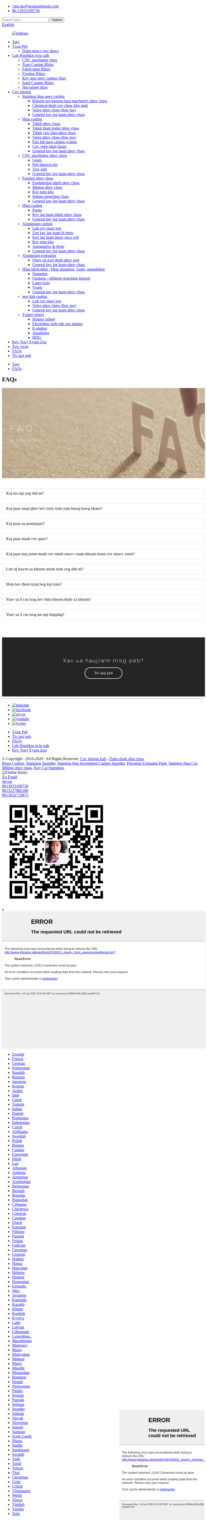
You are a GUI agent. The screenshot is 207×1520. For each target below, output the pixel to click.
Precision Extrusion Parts (147, 763)
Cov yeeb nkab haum (49, 146)
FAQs (17, 351)
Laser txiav (41, 283)
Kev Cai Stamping (49, 768)
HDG (36, 337)
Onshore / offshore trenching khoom (61, 278)
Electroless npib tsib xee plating (57, 324)
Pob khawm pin (45, 164)
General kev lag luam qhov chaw (58, 114)
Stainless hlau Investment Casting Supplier (91, 763)
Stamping (39, 274)
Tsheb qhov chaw (46, 124)
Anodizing (40, 333)
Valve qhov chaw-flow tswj (54, 110)
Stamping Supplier (40, 763)
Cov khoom (21, 92)
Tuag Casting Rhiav (38, 64)
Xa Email (9, 777)
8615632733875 (15, 795)
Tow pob (39, 169)
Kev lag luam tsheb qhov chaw (57, 214)
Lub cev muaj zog (46, 228)
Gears (37, 160)
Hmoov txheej (43, 319)
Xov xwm (20, 346)
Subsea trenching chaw (50, 196)
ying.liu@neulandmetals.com (35, 6)
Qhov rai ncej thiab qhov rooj (55, 260)
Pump (37, 210)
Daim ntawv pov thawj (40, 51)
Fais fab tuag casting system (54, 142)
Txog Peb (20, 46)
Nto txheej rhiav (35, 87)
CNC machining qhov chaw (44, 155)
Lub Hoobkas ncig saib (30, 55)
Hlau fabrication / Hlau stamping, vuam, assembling (63, 269)
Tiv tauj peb (21, 355)
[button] (103, 673)
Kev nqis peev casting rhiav (44, 78)
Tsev (16, 42)
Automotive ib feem (48, 246)
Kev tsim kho (43, 192)
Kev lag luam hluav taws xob (55, 237)
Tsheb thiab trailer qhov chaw (56, 128)
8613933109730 (15, 786)
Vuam (37, 287)
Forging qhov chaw (38, 178)
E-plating (39, 328)
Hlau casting (32, 119)
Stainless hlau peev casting (43, 96)
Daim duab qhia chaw (126, 759)
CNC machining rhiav (40, 60)
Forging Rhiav (33, 73)
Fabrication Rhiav (36, 69)
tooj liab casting (34, 296)
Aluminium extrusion (39, 255)
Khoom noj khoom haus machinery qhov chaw (69, 101)
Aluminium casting (37, 224)
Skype (7, 781)
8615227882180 (15, 790)
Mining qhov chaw (47, 187)
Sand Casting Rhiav (38, 83)
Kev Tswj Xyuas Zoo (29, 342)
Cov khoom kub (93, 759)
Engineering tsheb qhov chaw (56, 183)
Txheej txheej (33, 314)
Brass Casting (13, 763)
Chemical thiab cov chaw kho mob (60, 105)
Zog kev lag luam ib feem (52, 233)
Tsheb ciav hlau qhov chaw (54, 133)
